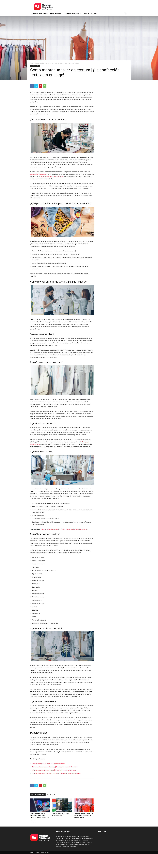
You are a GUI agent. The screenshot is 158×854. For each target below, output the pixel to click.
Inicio (31, 63)
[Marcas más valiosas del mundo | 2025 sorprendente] (62, 805)
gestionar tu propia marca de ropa (52, 176)
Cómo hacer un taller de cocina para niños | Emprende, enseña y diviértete (56, 773)
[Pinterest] (40, 86)
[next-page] (34, 821)
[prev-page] (31, 821)
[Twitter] (36, 86)
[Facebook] (32, 86)
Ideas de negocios (90, 14)
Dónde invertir (55, 14)
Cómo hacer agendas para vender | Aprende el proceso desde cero (54, 770)
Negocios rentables (38, 14)
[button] (125, 14)
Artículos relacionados (37, 794)
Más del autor (51, 794)
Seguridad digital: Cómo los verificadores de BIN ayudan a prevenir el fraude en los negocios (39, 815)
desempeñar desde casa (38, 174)
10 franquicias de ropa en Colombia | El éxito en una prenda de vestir (54, 767)
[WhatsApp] (44, 86)
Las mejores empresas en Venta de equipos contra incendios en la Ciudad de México (83, 815)
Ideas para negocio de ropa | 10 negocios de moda (48, 764)
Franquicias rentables (73, 14)
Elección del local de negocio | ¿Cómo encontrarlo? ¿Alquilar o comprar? (64, 529)
